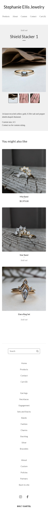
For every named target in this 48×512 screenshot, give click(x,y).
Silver (24, 442)
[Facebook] (27, 496)
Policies (24, 472)
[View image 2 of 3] (24, 98)
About (15, 16)
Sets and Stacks (24, 411)
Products (5, 16)
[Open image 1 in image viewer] (24, 70)
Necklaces (24, 399)
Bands (24, 418)
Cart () (42, 16)
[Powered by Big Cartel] (24, 506)
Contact (33, 16)
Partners (24, 478)
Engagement (24, 405)
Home (24, 363)
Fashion (24, 424)
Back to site (24, 485)
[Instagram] (20, 496)
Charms (24, 430)
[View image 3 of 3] (35, 98)
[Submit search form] (37, 351)
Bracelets (24, 448)
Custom (24, 16)
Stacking (24, 436)
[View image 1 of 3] (13, 98)
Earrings (24, 393)
